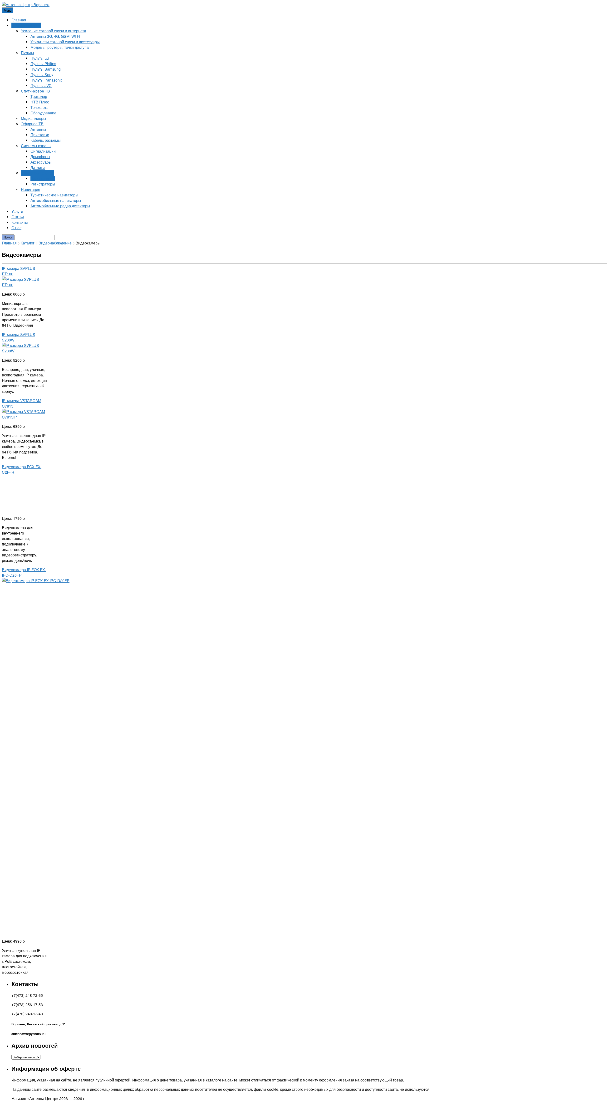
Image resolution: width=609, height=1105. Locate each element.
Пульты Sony (41, 74)
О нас (16, 227)
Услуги (17, 211)
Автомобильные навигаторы (55, 200)
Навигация (30, 189)
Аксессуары (41, 162)
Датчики (37, 167)
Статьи (17, 216)
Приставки (39, 134)
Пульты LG (39, 58)
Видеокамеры (42, 178)
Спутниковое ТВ (35, 91)
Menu (7, 10)
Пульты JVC (41, 85)
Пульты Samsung (45, 69)
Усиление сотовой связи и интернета (53, 31)
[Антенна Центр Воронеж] (25, 4)
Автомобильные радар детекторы (60, 206)
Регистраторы (42, 184)
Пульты (27, 52)
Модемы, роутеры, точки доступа (59, 47)
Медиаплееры (33, 118)
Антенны (38, 129)
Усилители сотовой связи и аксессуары (65, 41)
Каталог (27, 243)
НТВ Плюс (39, 102)
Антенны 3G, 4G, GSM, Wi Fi (55, 36)
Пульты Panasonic (46, 80)
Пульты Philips (43, 63)
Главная (18, 20)
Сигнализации (43, 151)
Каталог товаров (26, 25)
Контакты (19, 222)
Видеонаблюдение (37, 173)
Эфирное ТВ (32, 124)
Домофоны (40, 156)
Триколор (38, 96)
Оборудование (43, 113)
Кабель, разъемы (45, 140)
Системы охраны (36, 145)
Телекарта (39, 107)
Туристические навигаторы (54, 195)
